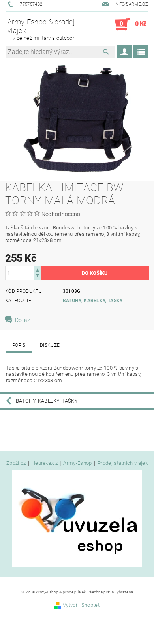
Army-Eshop (77, 463)
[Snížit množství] (37, 276)
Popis (19, 345)
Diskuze (50, 345)
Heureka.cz (45, 463)
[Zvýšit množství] (37, 269)
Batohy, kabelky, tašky (93, 300)
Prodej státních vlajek (123, 463)
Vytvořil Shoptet (81, 605)
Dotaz (22, 320)
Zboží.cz (16, 463)
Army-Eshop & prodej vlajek (41, 29)
